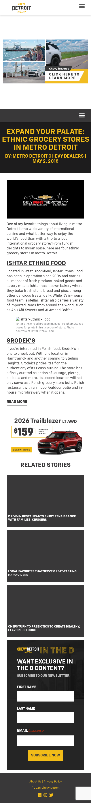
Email (31, 731)
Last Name (26, 708)
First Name (26, 687)
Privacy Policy (53, 781)
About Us (35, 781)
